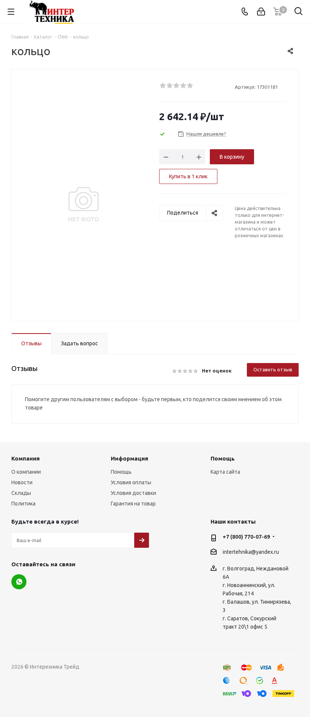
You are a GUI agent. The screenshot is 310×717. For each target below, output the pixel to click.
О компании (26, 472)
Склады (21, 493)
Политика (23, 504)
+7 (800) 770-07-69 (246, 537)
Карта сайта (225, 472)
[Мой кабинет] (261, 12)
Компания (25, 458)
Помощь (121, 472)
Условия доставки (133, 493)
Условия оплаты (131, 482)
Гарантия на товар (133, 504)
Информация (129, 458)
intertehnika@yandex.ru (251, 552)
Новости (22, 482)
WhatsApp (18, 581)
